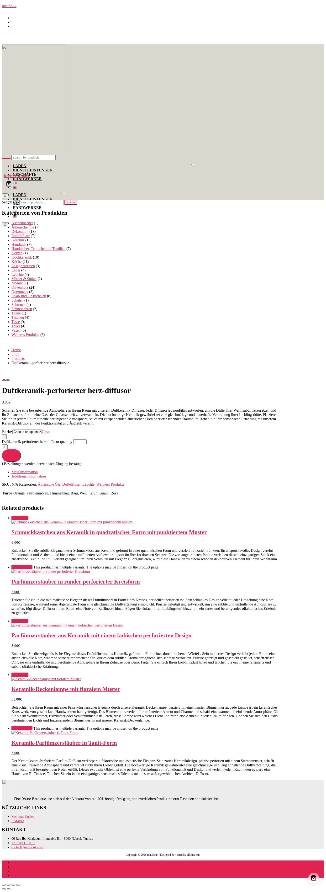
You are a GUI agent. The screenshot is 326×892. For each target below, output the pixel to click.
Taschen (17, 317)
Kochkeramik (21, 257)
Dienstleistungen (33, 170)
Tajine (16, 313)
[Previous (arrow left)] (4, 889)
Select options (21, 567)
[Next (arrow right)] (9, 889)
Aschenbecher (22, 223)
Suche (70, 202)
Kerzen (16, 253)
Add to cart (11, 455)
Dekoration (19, 231)
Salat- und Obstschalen (28, 296)
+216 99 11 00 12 (27, 22)
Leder (15, 270)
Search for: (10, 202)
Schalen (17, 300)
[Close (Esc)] (18, 885)
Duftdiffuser (20, 236)
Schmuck (18, 305)
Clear (46, 432)
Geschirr (17, 240)
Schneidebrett (21, 309)
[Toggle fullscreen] (9, 885)
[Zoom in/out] (4, 885)
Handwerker (27, 208)
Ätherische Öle (22, 227)
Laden (19, 166)
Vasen (16, 330)
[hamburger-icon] (193, 164)
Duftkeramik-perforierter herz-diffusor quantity (37, 442)
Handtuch (18, 244)
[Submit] (6, 158)
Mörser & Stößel (24, 279)
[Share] (13, 885)
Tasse (15, 322)
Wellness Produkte (25, 335)
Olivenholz (19, 287)
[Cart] (34, 184)
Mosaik (17, 283)
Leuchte (17, 274)
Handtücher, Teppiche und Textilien (38, 249)
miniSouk (9, 6)
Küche (16, 262)
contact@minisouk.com (31, 26)
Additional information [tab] (28, 476)
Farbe (7, 432)
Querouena (19, 292)
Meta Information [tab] (24, 472)
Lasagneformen (23, 266)
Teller (15, 326)
